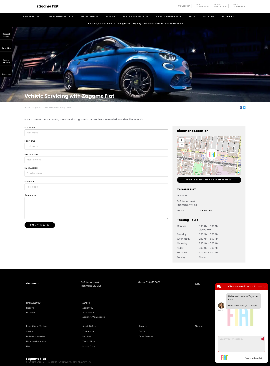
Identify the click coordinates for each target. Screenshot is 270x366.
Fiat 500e (30, 312)
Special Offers (89, 16)
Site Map (199, 326)
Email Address (31, 168)
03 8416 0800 (202, 6)
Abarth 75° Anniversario (93, 317)
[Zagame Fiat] (30, 6)
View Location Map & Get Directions (209, 180)
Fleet (192, 16)
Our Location (184, 6)
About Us (208, 16)
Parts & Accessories (135, 16)
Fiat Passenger (33, 303)
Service (110, 16)
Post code (30, 181)
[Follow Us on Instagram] (126, 272)
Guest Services (146, 336)
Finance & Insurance (168, 16)
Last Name (30, 141)
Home (27, 107)
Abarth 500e (88, 312)
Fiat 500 (30, 308)
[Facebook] (241, 107)
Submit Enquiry (40, 225)
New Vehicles (31, 16)
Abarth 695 (87, 308)
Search (243, 16)
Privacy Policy (88, 346)
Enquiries (228, 16)
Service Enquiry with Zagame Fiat (58, 107)
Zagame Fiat (48, 6)
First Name (30, 127)
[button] (212, 154)
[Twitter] (244, 107)
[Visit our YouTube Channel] (135, 272)
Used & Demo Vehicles (60, 16)
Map (197, 283)
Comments (30, 195)
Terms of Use (88, 341)
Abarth (86, 303)
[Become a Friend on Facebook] (143, 272)
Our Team (143, 331)
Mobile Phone (31, 154)
